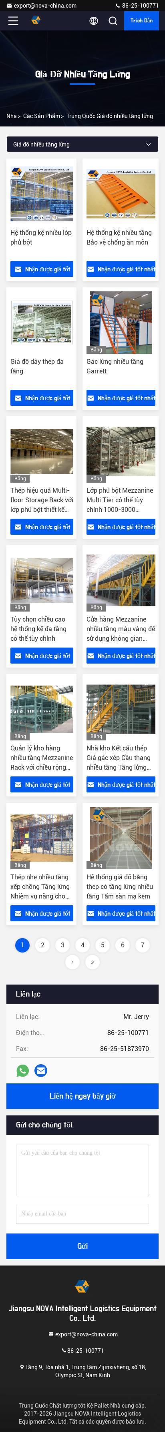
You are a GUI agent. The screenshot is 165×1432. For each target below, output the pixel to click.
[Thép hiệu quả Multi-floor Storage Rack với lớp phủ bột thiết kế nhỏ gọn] (41, 451)
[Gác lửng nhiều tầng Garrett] (121, 322)
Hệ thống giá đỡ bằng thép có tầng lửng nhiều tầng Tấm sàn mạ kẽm (120, 886)
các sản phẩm (41, 116)
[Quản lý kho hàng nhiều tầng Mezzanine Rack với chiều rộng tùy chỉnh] (41, 709)
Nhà (11, 116)
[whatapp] (22, 1071)
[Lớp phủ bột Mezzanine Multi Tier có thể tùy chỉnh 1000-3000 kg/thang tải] (121, 451)
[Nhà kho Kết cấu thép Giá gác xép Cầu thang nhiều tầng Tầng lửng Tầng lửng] (121, 709)
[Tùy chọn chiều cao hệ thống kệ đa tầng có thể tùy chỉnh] (41, 580)
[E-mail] (41, 1070)
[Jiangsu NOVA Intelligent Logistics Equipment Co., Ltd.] (40, 20)
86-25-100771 (140, 5)
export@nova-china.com (45, 5)
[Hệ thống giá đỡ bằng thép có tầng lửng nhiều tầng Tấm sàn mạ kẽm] (121, 838)
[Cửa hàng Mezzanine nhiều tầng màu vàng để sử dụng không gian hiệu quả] (121, 580)
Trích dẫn (142, 21)
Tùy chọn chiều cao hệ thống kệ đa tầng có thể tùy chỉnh (38, 629)
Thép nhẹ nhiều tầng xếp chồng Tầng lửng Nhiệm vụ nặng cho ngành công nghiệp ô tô (40, 896)
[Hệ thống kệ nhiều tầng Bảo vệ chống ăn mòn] (121, 193)
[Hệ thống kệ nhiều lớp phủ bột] (41, 193)
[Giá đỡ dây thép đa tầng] (41, 322)
